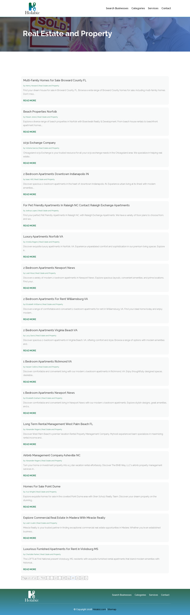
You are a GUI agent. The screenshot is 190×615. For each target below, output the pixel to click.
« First (42, 578)
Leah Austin (31, 523)
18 (64, 578)
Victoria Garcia (32, 148)
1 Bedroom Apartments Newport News (49, 392)
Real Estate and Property (49, 86)
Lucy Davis (30, 336)
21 (78, 578)
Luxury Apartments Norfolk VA (43, 236)
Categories (138, 8)
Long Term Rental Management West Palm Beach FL (58, 424)
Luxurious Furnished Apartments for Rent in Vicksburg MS (60, 549)
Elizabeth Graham (33, 398)
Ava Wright (30, 492)
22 (82, 578)
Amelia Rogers (32, 242)
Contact (166, 8)
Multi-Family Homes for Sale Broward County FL (54, 80)
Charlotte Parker (32, 554)
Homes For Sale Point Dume (42, 486)
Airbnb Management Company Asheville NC (51, 455)
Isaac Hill (29, 179)
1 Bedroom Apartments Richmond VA (47, 361)
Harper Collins (32, 367)
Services (153, 8)
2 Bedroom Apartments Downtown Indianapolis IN (56, 174)
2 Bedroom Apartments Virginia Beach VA (50, 330)
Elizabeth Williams (33, 304)
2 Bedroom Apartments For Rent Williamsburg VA (55, 299)
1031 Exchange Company (39, 142)
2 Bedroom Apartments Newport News (49, 267)
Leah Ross (30, 273)
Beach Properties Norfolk (40, 111)
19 (68, 578)
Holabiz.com (99, 609)
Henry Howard (32, 86)
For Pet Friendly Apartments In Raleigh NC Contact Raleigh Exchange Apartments (76, 205)
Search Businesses (117, 8)
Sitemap (112, 609)
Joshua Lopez (31, 211)
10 (56, 578)
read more (29, 100)
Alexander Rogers (33, 429)
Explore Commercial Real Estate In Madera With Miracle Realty (64, 517)
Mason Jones (31, 117)
